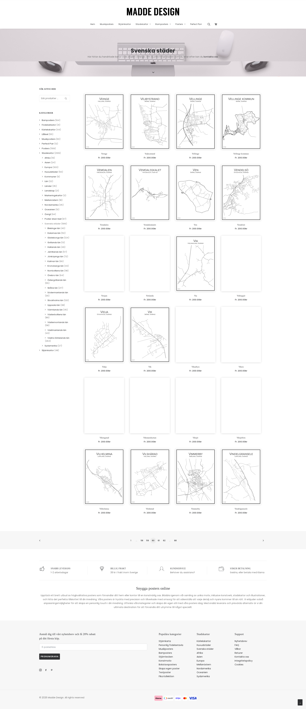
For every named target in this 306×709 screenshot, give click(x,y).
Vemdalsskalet (150, 225)
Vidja (104, 367)
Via (195, 296)
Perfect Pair (196, 24)
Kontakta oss (242, 656)
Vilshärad (150, 509)
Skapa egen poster (169, 668)
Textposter (165, 672)
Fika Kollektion (166, 676)
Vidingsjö (241, 296)
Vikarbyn (196, 367)
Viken (241, 367)
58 (142, 540)
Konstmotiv (165, 660)
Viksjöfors (241, 437)
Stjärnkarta (165, 641)
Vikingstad (104, 437)
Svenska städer (205, 649)
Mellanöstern (204, 664)
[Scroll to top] (300, 702)
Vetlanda (150, 296)
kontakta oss (211, 56)
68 (175, 540)
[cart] (215, 24)
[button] (210, 24)
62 (164, 540)
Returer (239, 652)
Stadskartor (142, 24)
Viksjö (195, 437)
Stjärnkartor (124, 24)
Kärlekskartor (204, 641)
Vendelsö (241, 225)
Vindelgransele (241, 509)
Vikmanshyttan (149, 437)
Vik (149, 367)
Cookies (239, 664)
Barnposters (161, 24)
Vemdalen (104, 225)
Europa (200, 660)
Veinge (104, 154)
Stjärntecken (166, 656)
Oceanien (202, 672)
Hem (92, 24)
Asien (200, 656)
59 (147, 540)
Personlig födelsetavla (171, 645)
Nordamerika (204, 668)
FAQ (237, 645)
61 (159, 540)
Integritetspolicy (244, 660)
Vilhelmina (104, 509)
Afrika (200, 652)
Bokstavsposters (168, 664)
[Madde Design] (153, 11)
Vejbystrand (150, 154)
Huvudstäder (204, 645)
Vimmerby (195, 509)
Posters (179, 24)
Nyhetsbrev (241, 641)
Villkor (238, 649)
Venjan (104, 296)
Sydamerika (203, 676)
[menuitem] (92, 24)
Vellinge (195, 154)
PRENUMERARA (49, 656)
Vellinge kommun (241, 154)
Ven (195, 225)
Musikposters (107, 24)
